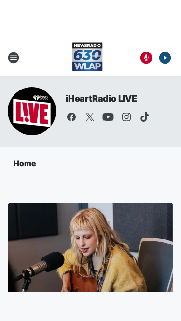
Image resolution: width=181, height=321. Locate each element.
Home (25, 163)
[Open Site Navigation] (13, 58)
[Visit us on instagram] (126, 117)
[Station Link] (87, 57)
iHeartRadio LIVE (101, 98)
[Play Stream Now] (165, 58)
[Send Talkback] (146, 58)
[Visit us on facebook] (71, 117)
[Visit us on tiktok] (145, 117)
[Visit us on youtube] (108, 117)
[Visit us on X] (90, 117)
